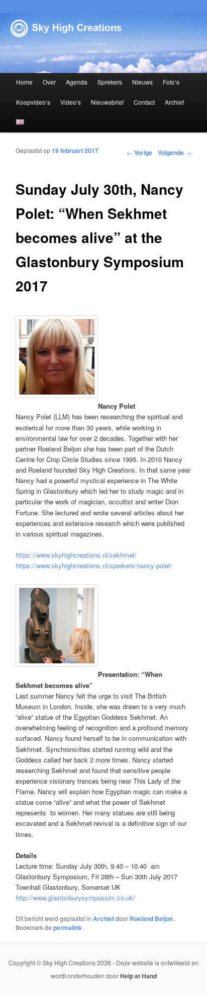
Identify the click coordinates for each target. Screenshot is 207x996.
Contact (144, 102)
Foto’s (171, 82)
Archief (174, 102)
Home (24, 82)
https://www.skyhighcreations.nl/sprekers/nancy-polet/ (94, 565)
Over (49, 82)
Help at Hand (138, 975)
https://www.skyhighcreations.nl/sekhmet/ (76, 555)
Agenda (76, 82)
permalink (68, 927)
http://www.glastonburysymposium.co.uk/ (75, 897)
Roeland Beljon (152, 918)
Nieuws (142, 82)
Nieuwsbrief (107, 102)
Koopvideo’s (33, 102)
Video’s (70, 102)
